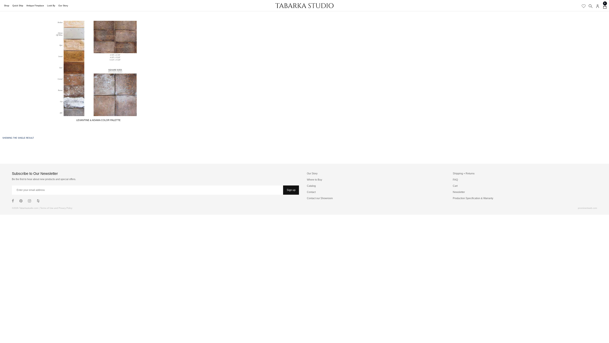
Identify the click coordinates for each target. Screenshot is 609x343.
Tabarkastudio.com (28, 208)
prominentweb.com (587, 208)
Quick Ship (17, 5)
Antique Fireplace (35, 5)
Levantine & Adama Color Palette (98, 120)
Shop (6, 5)
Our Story (63, 5)
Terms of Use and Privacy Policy (56, 208)
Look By (51, 5)
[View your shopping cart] (605, 7)
